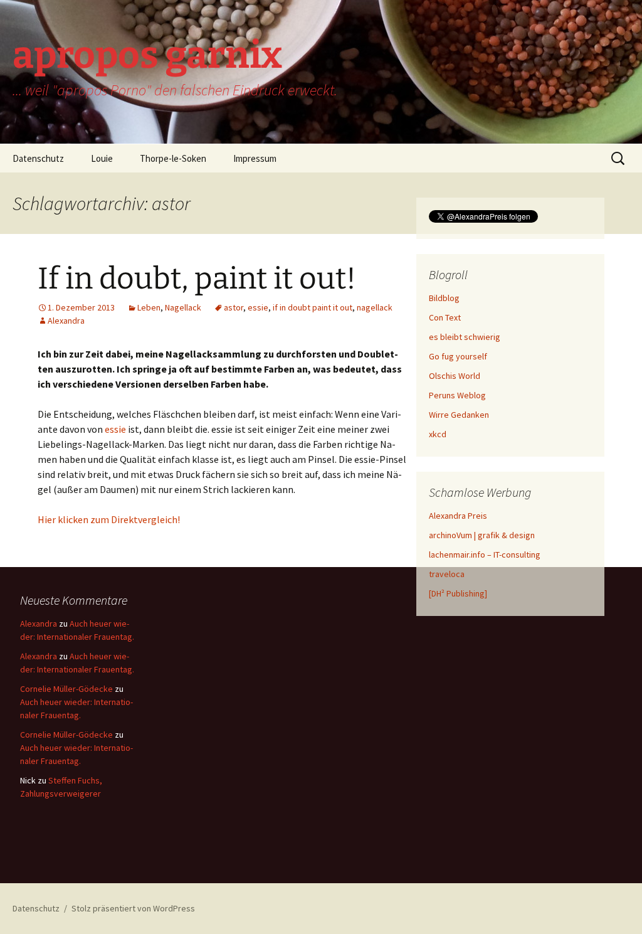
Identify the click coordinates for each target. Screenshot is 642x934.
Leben (148, 307)
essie (258, 307)
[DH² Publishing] (458, 593)
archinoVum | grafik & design (482, 535)
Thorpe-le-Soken (173, 158)
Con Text (445, 317)
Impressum (254, 158)
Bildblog (444, 298)
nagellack (374, 307)
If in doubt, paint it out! (197, 278)
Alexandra (66, 320)
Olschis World (454, 375)
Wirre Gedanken (459, 414)
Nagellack (183, 307)
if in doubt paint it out (312, 307)
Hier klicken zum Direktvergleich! (109, 519)
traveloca (447, 574)
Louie (102, 158)
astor (233, 307)
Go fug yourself (458, 356)
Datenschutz (38, 158)
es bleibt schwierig (464, 336)
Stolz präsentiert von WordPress (133, 908)
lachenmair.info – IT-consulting (484, 554)
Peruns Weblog (457, 395)
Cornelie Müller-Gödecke (66, 688)
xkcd (437, 434)
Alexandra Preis (458, 515)
